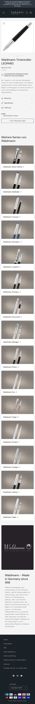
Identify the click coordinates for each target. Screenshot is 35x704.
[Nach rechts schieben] (21, 56)
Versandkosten (8, 644)
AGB (5, 648)
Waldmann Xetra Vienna (12, 167)
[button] (4, 13)
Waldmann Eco (9, 392)
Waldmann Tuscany (10, 217)
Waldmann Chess (10, 367)
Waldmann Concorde (11, 317)
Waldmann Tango (10, 417)
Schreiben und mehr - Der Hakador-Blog (15, 668)
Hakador (15, 700)
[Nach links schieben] (14, 56)
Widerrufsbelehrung (9, 652)
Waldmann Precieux (11, 292)
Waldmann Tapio (9, 517)
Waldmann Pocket (10, 442)
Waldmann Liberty (10, 492)
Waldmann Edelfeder (11, 192)
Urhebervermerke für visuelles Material (15, 660)
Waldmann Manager (11, 342)
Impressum (7, 664)
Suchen (6, 640)
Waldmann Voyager (10, 467)
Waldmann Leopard (11, 267)
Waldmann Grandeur (11, 242)
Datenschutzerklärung (10, 656)
